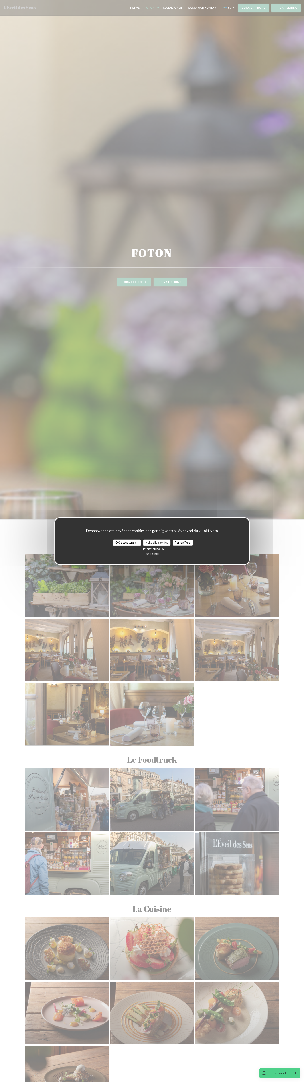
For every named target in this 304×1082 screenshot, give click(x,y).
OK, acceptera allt (126, 542)
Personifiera (183, 542)
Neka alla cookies (157, 542)
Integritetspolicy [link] (153, 548)
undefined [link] (152, 553)
